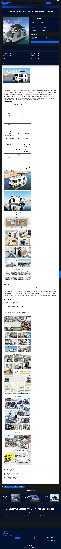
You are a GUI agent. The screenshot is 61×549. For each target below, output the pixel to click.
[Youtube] (58, 0)
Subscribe (17, 537)
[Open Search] (53, 3)
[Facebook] (57, 0)
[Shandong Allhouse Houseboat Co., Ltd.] (4, 3)
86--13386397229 (49, 534)
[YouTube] (31, 545)
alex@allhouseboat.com (50, 537)
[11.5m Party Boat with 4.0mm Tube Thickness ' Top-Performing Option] (16, 30)
